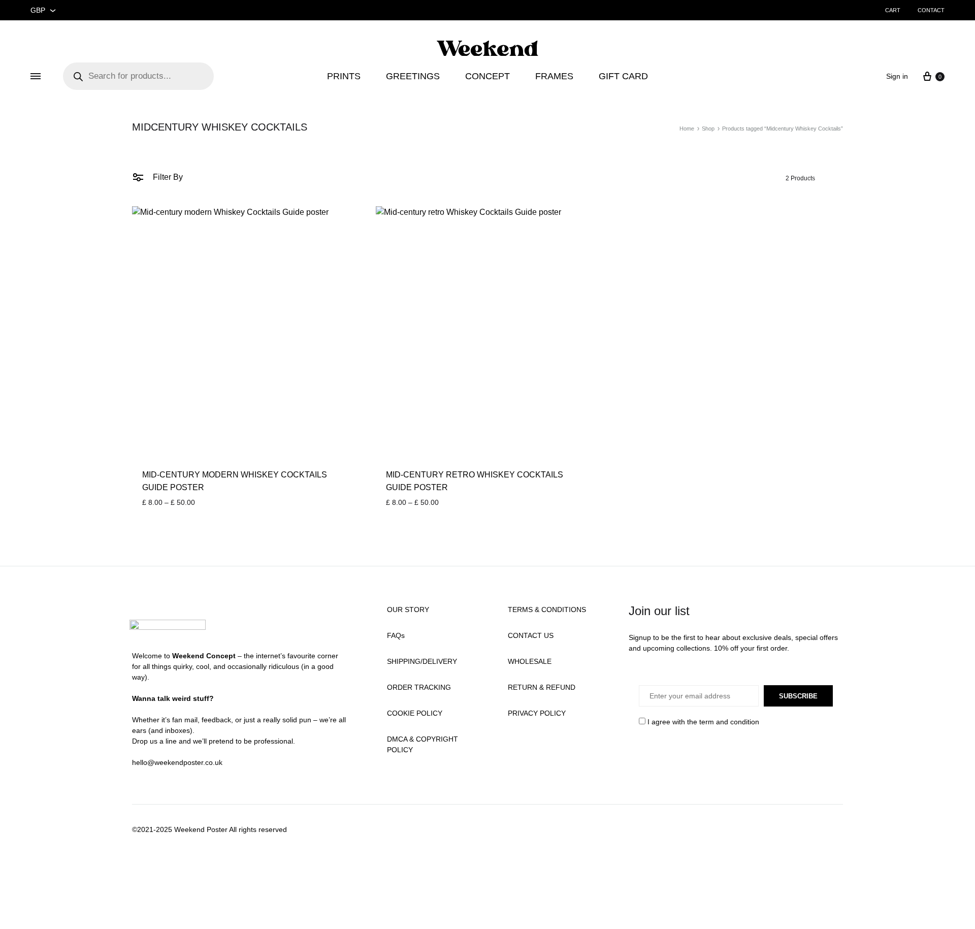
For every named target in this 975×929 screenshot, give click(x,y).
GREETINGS (413, 76)
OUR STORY (408, 609)
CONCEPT (487, 76)
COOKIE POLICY (414, 713)
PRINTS (344, 76)
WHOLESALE (529, 661)
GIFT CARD (623, 76)
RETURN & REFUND (541, 687)
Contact (931, 10)
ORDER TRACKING (419, 687)
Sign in (897, 76)
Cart (892, 10)
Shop (708, 128)
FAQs (396, 635)
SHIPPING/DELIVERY (422, 661)
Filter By (167, 177)
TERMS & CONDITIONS (547, 609)
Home (686, 128)
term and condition (729, 722)
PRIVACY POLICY (537, 713)
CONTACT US (531, 635)
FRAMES (554, 76)
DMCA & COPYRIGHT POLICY (422, 744)
